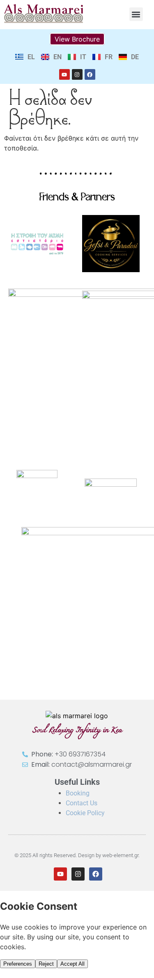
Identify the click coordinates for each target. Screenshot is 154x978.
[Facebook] (90, 74)
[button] (136, 14)
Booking (78, 793)
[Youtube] (64, 74)
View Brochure (77, 39)
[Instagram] (77, 74)
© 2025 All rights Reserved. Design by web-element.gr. (77, 855)
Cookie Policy (85, 813)
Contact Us (81, 803)
